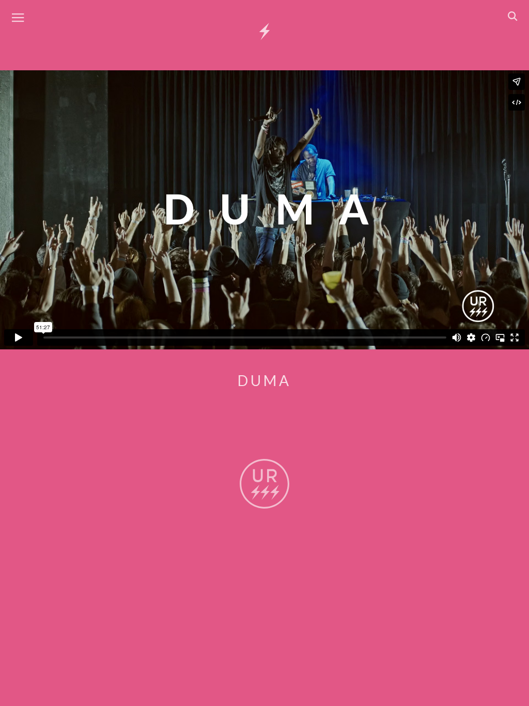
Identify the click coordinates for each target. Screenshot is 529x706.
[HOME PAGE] (264, 32)
